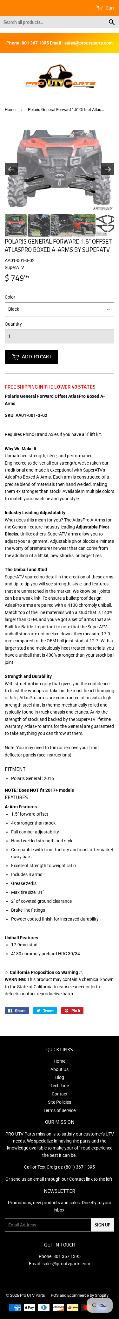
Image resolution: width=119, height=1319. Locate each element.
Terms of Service (59, 1110)
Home (10, 109)
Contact (60, 1093)
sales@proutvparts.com (66, 1263)
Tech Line (59, 1085)
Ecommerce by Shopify (88, 1295)
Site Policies (59, 1102)
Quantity (13, 324)
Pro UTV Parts (32, 1295)
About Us (59, 1069)
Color (10, 297)
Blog (59, 1077)
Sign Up (102, 1225)
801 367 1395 (67, 1256)
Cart (109, 7)
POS (55, 1295)
